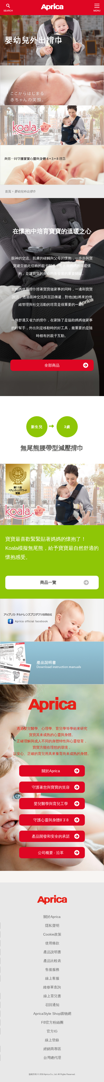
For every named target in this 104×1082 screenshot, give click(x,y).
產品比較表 (52, 961)
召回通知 (52, 1005)
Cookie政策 (52, 934)
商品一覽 (48, 582)
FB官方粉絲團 (52, 1022)
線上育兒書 (52, 996)
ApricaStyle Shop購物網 (52, 1014)
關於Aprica (52, 917)
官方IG (52, 1031)
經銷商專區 (52, 1049)
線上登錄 (52, 1040)
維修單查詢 (52, 987)
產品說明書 (52, 952)
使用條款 (52, 943)
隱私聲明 (52, 925)
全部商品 (52, 365)
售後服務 (52, 970)
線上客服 (52, 978)
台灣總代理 (52, 1058)
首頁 (8, 191)
